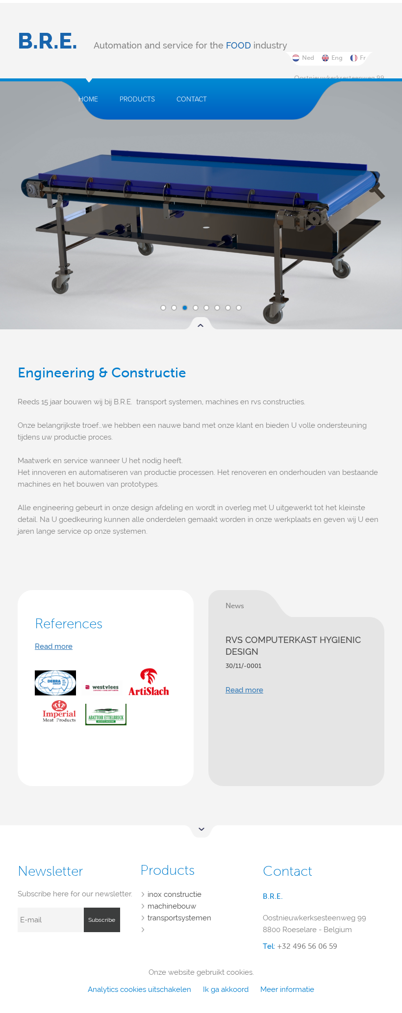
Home (88, 99)
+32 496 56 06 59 (307, 946)
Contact (191, 99)
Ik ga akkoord (226, 989)
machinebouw (172, 906)
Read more (54, 646)
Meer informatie (287, 989)
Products (137, 99)
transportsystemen (179, 918)
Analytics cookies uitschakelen (139, 989)
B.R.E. (47, 41)
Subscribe (101, 919)
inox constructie (174, 894)
